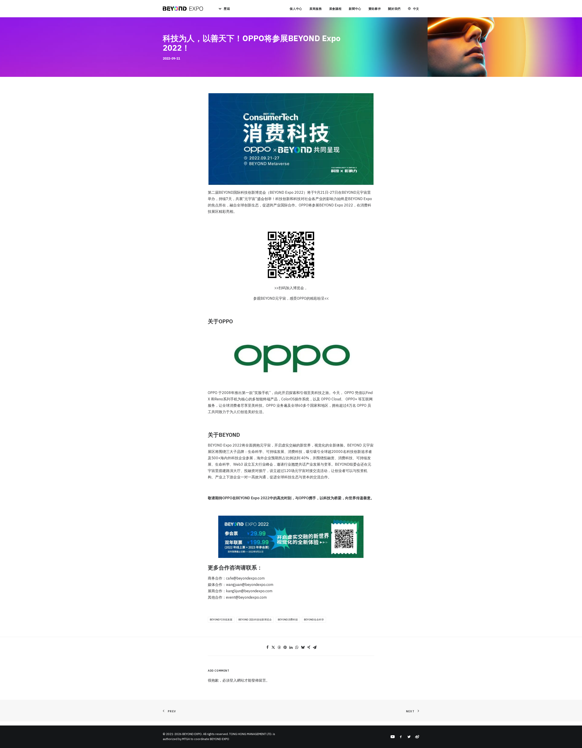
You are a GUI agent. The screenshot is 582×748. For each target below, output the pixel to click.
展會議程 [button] (335, 9)
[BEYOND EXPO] (183, 8)
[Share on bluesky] (303, 647)
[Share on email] (314, 647)
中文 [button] (416, 9)
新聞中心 (355, 9)
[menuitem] (222, 8)
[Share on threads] (279, 647)
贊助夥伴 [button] (375, 9)
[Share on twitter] (273, 647)
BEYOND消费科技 (288, 619)
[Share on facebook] (267, 647)
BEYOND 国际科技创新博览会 (255, 619)
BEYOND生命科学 (314, 619)
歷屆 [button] (227, 9)
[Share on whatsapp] (297, 647)
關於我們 (394, 9)
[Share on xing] (308, 647)
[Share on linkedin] (291, 647)
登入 (233, 680)
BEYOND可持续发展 (221, 619)
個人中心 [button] (296, 9)
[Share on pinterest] (285, 647)
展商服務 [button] (315, 9)
